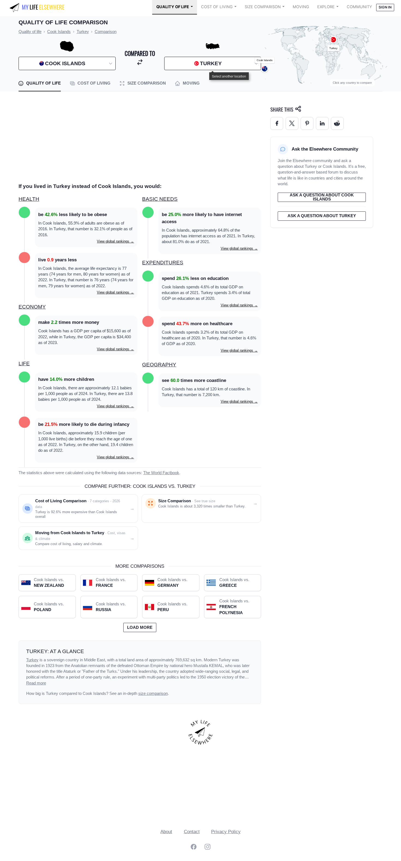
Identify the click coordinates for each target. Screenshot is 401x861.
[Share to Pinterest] (307, 123)
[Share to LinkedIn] (322, 123)
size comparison (153, 693)
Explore (326, 6)
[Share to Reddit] (337, 123)
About (166, 831)
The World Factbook (161, 473)
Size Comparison (263, 6)
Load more (139, 627)
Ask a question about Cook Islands (322, 197)
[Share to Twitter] (292, 123)
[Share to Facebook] (276, 123)
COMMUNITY (359, 6)
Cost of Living (217, 6)
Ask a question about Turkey (322, 216)
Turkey (32, 660)
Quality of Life (172, 6)
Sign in (385, 7)
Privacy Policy (226, 831)
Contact (192, 831)
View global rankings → (115, 241)
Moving (301, 6)
